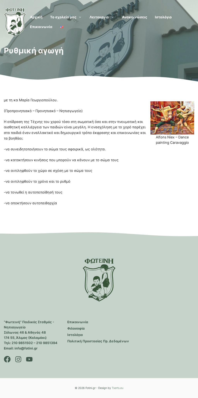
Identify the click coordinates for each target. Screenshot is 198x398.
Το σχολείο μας (63, 17)
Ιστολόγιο (163, 17)
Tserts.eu (117, 387)
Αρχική (36, 17)
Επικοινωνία (41, 27)
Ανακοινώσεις (134, 17)
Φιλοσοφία (76, 328)
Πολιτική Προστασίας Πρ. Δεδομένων (98, 341)
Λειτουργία (99, 17)
